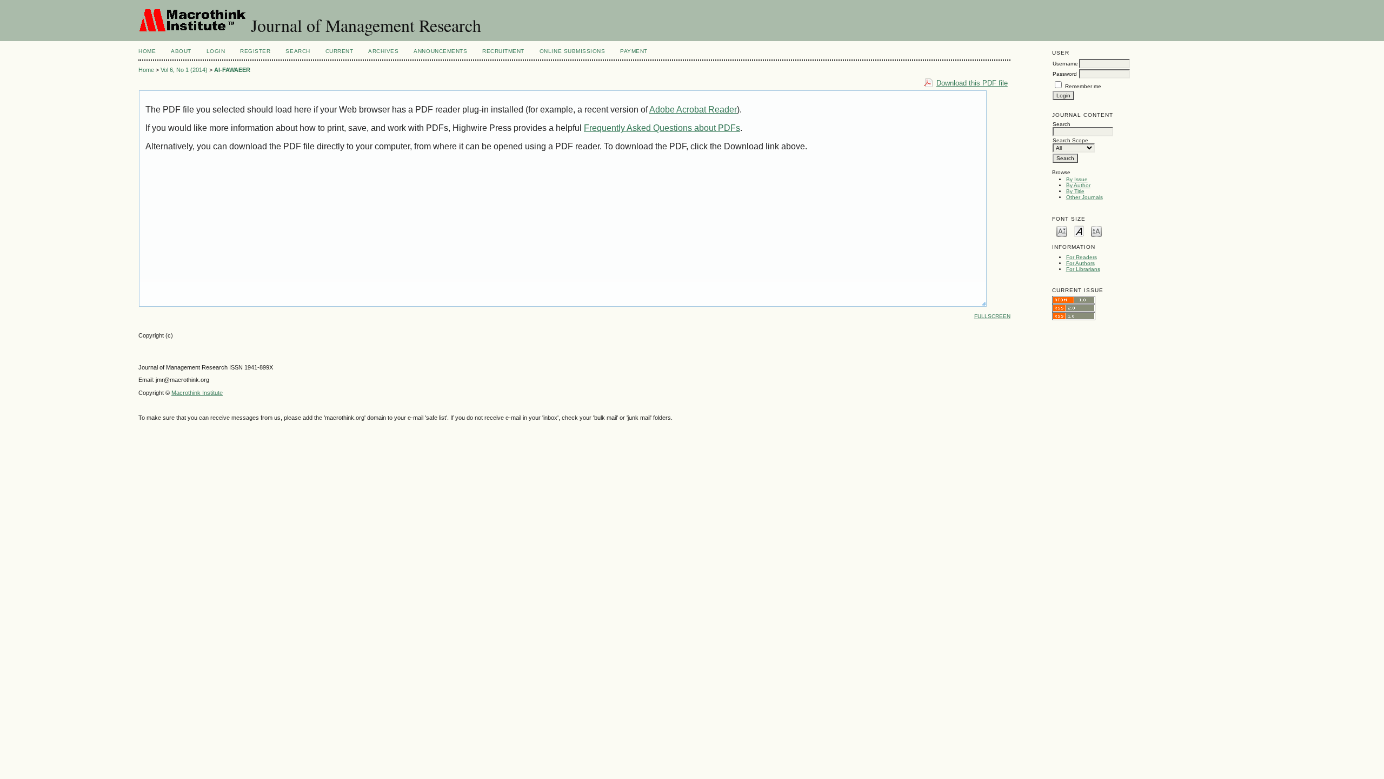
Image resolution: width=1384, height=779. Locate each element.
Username (1065, 64)
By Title (1075, 191)
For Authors (1080, 263)
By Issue (1077, 179)
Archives (383, 51)
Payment (634, 51)
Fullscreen (992, 316)
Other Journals (1084, 197)
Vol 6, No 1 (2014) (184, 70)
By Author (1078, 185)
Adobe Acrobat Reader (693, 109)
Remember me (1083, 86)
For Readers (1081, 257)
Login (216, 51)
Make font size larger (1096, 231)
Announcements (440, 51)
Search (297, 51)
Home (147, 51)
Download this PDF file (972, 83)
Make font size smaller (1061, 231)
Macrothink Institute (197, 393)
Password (1065, 74)
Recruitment (503, 51)
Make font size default (1079, 231)
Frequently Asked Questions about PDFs (662, 128)
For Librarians (1083, 269)
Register (255, 51)
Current (339, 51)
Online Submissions (572, 51)
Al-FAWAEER (232, 70)
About (181, 51)
